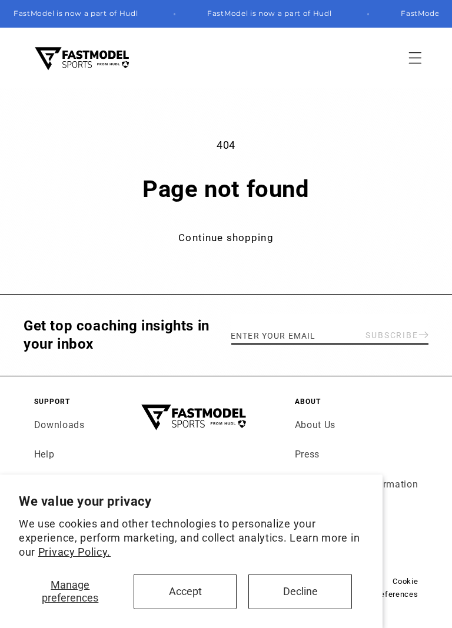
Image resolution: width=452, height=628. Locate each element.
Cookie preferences (395, 587)
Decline (300, 591)
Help (44, 454)
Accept (185, 591)
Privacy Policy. (74, 552)
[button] (416, 58)
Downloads (59, 424)
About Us (315, 424)
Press (307, 454)
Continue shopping (226, 237)
